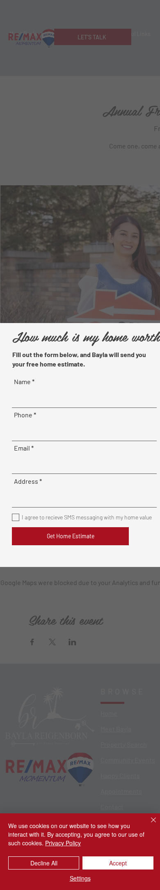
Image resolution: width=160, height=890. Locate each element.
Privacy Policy (63, 843)
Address (26, 481)
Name (22, 381)
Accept (118, 863)
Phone (23, 415)
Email (22, 448)
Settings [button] (80, 878)
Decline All (43, 863)
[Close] (148, 825)
